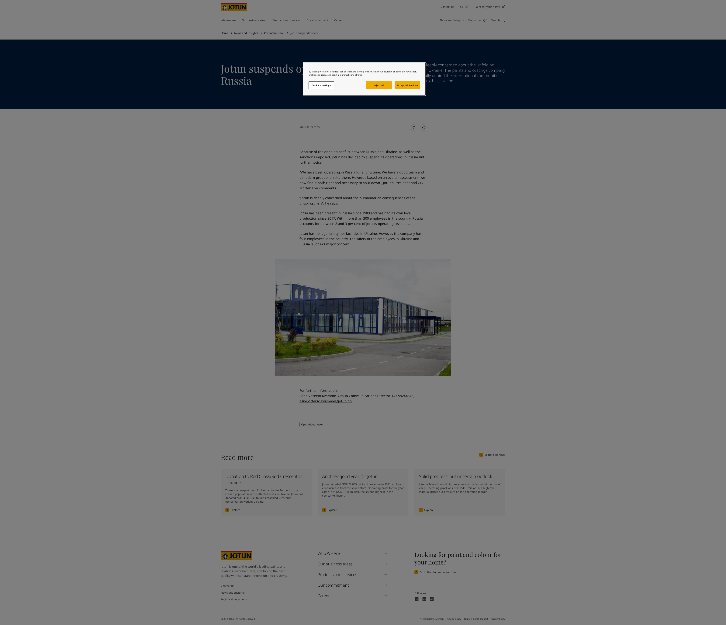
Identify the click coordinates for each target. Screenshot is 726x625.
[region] (364, 79)
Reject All (378, 85)
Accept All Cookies (407, 85)
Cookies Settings (321, 85)
